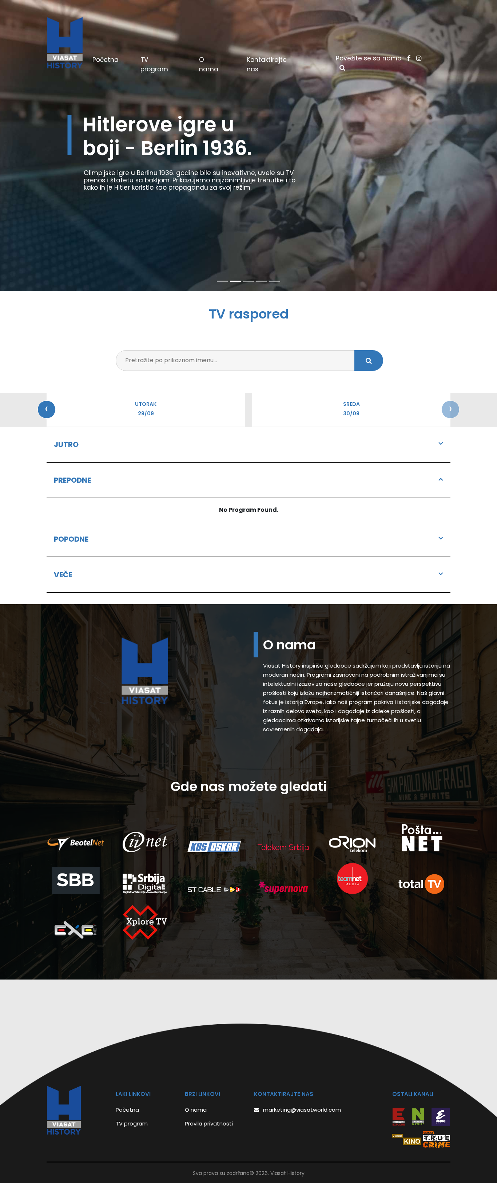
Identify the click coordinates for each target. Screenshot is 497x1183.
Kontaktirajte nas (267, 64)
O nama (208, 64)
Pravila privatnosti (209, 1123)
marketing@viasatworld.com (302, 1109)
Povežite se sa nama (369, 58)
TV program (154, 64)
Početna (114, 59)
